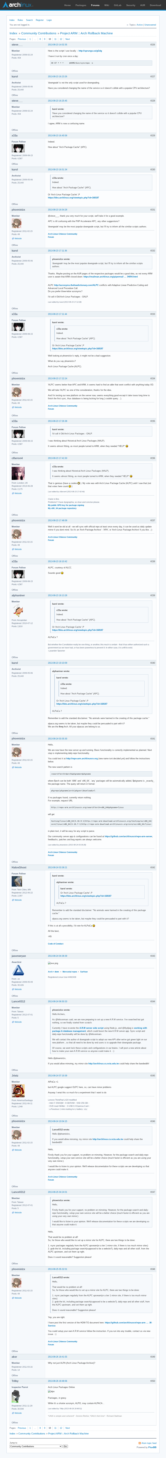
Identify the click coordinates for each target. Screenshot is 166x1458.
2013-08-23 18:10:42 (57, 561)
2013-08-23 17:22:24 (57, 378)
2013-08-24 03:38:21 (57, 867)
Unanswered (150, 25)
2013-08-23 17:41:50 (57, 458)
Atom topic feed (149, 1443)
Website (18, 238)
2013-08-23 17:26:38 (57, 421)
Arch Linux (17, 5)
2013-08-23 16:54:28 (57, 209)
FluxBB (152, 1447)
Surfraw (84, 972)
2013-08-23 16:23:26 (57, 76)
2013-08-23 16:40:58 (57, 135)
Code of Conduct (55, 944)
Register (40, 20)
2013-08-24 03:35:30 (57, 738)
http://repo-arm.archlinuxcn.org (82, 758)
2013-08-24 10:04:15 (57, 1121)
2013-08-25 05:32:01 (57, 1269)
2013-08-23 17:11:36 (57, 250)
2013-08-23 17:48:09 (57, 520)
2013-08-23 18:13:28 (57, 595)
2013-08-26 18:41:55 (57, 1357)
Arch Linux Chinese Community (62, 234)
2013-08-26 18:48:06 (57, 1381)
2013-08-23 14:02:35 (57, 44)
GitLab (117, 5)
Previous (22, 39)
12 (61, 39)
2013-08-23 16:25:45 (57, 101)
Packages (81, 5)
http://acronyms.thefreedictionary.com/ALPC (76, 285)
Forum (51, 237)
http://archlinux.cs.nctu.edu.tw (103, 1063)
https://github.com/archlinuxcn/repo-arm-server (128, 836)
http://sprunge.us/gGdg (90, 51)
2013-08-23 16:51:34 (57, 169)
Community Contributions (38, 33)
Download (155, 5)
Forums (95, 5)
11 (55, 39)
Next (67, 39)
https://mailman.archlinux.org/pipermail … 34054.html (110, 276)
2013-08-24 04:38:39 (57, 956)
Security (130, 5)
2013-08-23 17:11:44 (57, 314)
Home (67, 5)
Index (12, 20)
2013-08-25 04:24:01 (57, 1192)
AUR (142, 5)
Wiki (106, 5)
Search (29, 20)
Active (140, 25)
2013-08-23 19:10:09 (57, 663)
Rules (20, 20)
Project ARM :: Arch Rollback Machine (86, 33)
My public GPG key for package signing (66, 505)
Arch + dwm (53, 972)
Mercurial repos (70, 972)
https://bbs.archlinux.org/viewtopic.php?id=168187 (73, 197)
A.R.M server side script (91, 1028)
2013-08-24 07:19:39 (57, 1075)
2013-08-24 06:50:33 (57, 1001)
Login (49, 20)
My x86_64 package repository (62, 508)
